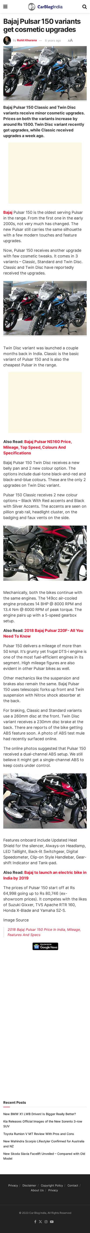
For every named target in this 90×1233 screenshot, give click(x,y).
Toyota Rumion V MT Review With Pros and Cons (38, 1134)
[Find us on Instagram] (46, 1221)
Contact (73, 1185)
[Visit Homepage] (45, 6)
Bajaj (7, 212)
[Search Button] (84, 6)
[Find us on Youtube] (52, 1221)
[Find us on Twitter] (40, 1221)
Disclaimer (29, 1185)
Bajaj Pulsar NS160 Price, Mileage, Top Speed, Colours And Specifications (37, 447)
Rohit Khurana (27, 40)
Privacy (13, 1185)
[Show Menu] (5, 6)
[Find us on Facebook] (35, 1221)
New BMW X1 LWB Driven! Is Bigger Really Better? (39, 1114)
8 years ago (53, 40)
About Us (37, 1190)
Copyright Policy (52, 1185)
